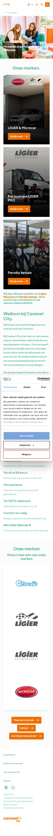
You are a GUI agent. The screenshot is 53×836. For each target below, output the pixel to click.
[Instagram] (13, 787)
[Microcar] (26, 692)
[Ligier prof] (26, 656)
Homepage (12, 12)
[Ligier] (26, 619)
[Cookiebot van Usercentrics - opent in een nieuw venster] (38, 379)
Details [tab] (27, 387)
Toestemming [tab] (10, 387)
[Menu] (47, 4)
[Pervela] (26, 583)
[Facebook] (6, 787)
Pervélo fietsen (20, 273)
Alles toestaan (26, 435)
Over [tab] (43, 387)
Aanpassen (24, 445)
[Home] (6, 4)
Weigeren (26, 454)
